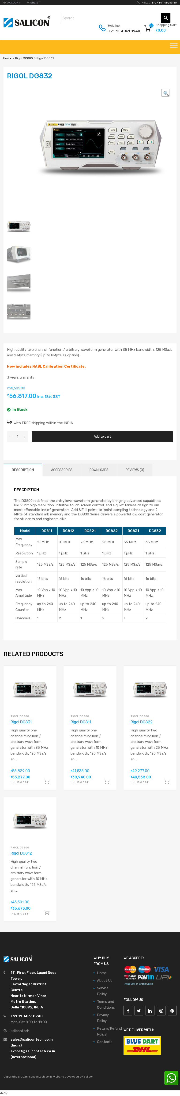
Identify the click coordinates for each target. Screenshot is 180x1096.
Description (23, 470)
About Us (104, 981)
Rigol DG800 (24, 58)
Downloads (99, 470)
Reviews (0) (135, 470)
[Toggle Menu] (174, 47)
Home (7, 58)
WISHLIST (33, 2)
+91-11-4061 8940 (119, 31)
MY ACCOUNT (11, 2)
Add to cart (102, 436)
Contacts (104, 1042)
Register (170, 2)
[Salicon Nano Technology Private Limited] (27, 26)
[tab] (23, 470)
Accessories (61, 470)
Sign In (157, 2)
